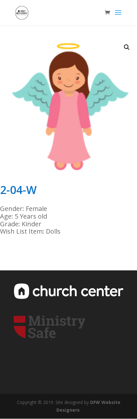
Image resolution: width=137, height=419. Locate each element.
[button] (127, 47)
